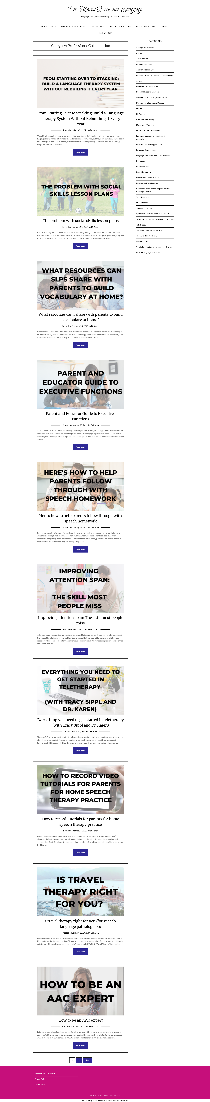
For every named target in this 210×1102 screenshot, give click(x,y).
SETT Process (142, 203)
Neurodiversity (142, 167)
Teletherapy (141, 225)
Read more (80, 152)
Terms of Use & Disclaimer (45, 1074)
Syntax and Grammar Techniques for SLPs (153, 214)
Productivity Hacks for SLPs (147, 177)
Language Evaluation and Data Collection (153, 155)
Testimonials (117, 26)
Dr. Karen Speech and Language (105, 9)
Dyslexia (139, 108)
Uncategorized (142, 241)
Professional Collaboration (147, 183)
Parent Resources (143, 172)
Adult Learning (142, 59)
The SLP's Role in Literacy (146, 236)
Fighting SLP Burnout (145, 125)
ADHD (139, 53)
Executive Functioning (145, 119)
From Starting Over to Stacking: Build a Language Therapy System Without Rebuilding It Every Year (80, 118)
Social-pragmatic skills (145, 208)
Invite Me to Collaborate (141, 26)
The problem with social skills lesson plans (81, 220)
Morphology (141, 161)
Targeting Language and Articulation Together (155, 219)
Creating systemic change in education (151, 97)
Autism (139, 81)
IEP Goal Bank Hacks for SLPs (148, 130)
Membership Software (118, 1100)
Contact (164, 26)
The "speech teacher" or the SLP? (149, 230)
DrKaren (94, 130)
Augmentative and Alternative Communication (154, 75)
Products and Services (73, 26)
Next (87, 1060)
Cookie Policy (40, 1084)
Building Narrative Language (148, 92)
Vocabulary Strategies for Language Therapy (154, 247)
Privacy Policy (40, 1079)
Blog (54, 26)
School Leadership (143, 197)
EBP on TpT (141, 114)
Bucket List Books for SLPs (147, 86)
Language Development (146, 150)
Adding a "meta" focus (145, 47)
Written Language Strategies (148, 252)
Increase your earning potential (149, 144)
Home (44, 26)
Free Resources (97, 26)
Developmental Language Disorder (150, 103)
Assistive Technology (144, 70)
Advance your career (144, 64)
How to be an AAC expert (81, 1020)
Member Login (105, 33)
